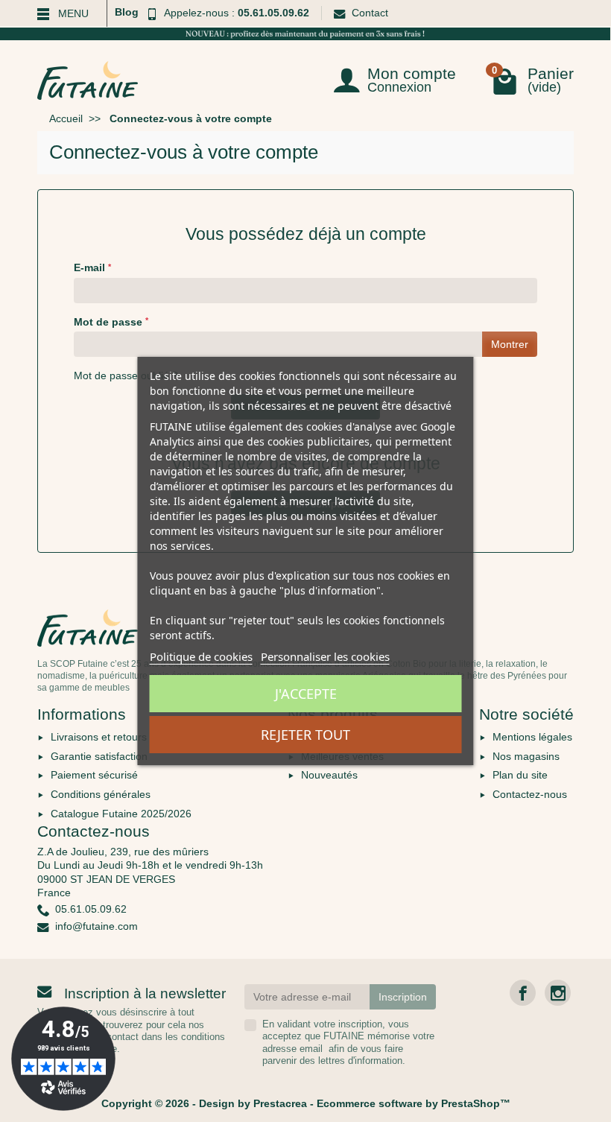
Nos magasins (526, 756)
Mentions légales (532, 737)
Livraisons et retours (99, 737)
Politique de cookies (201, 656)
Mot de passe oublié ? (126, 375)
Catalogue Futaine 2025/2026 (121, 814)
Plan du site (520, 775)
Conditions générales (101, 794)
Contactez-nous (530, 794)
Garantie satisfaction (99, 756)
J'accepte (306, 694)
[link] (523, 993)
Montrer (509, 344)
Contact (370, 13)
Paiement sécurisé (94, 775)
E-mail (92, 267)
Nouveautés (329, 775)
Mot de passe (111, 322)
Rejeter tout (305, 735)
